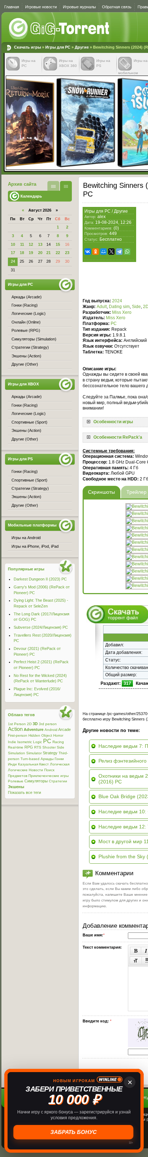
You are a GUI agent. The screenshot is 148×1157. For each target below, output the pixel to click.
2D (29, 724)
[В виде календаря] (66, 186)
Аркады (47, 759)
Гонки (59, 759)
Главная (11, 7)
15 (58, 244)
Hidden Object (40, 735)
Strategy (50, 753)
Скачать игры (60, 29)
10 (13, 244)
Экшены (16, 787)
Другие (82, 47)
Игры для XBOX (23, 384)
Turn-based (30, 759)
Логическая (59, 764)
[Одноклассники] (95, 251)
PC (114, 323)
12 (31, 244)
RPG (28, 747)
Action (15, 729)
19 (31, 252)
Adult (102, 306)
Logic (37, 742)
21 (48, 252)
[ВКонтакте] (87, 251)
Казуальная (28, 764)
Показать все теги (24, 792)
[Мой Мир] (103, 251)
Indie (12, 742)
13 (40, 244)
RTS (37, 747)
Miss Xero (121, 312)
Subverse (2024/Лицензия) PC (41, 627)
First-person (17, 735)
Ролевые (15, 781)
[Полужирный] (135, 951)
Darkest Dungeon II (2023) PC (40, 579)
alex (101, 216)
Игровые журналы (79, 7)
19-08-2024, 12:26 (113, 222)
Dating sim (119, 306)
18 (22, 252)
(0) (116, 228)
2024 (117, 300)
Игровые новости (41, 7)
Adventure (33, 729)
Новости (36, 770)
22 (58, 252)
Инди (12, 764)
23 (67, 252)
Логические (18, 770)
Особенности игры (113, 421)
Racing (58, 742)
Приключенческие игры (48, 776)
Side (136, 306)
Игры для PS (20, 459)
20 (40, 252)
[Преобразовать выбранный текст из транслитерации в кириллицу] (136, 960)
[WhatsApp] (127, 251)
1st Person (17, 724)
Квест (44, 764)
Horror (58, 735)
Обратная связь (116, 7)
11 (22, 244)
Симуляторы (36, 781)
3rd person (48, 724)
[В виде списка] (53, 186)
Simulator (34, 753)
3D (35, 724)
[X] (111, 251)
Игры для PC (57, 47)
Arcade (64, 729)
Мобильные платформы (32, 525)
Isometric (24, 742)
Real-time (15, 747)
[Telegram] (119, 251)
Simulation (16, 753)
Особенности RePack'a (117, 437)
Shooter (49, 747)
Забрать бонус (74, 1132)
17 (13, 252)
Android (51, 730)
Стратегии (58, 781)
